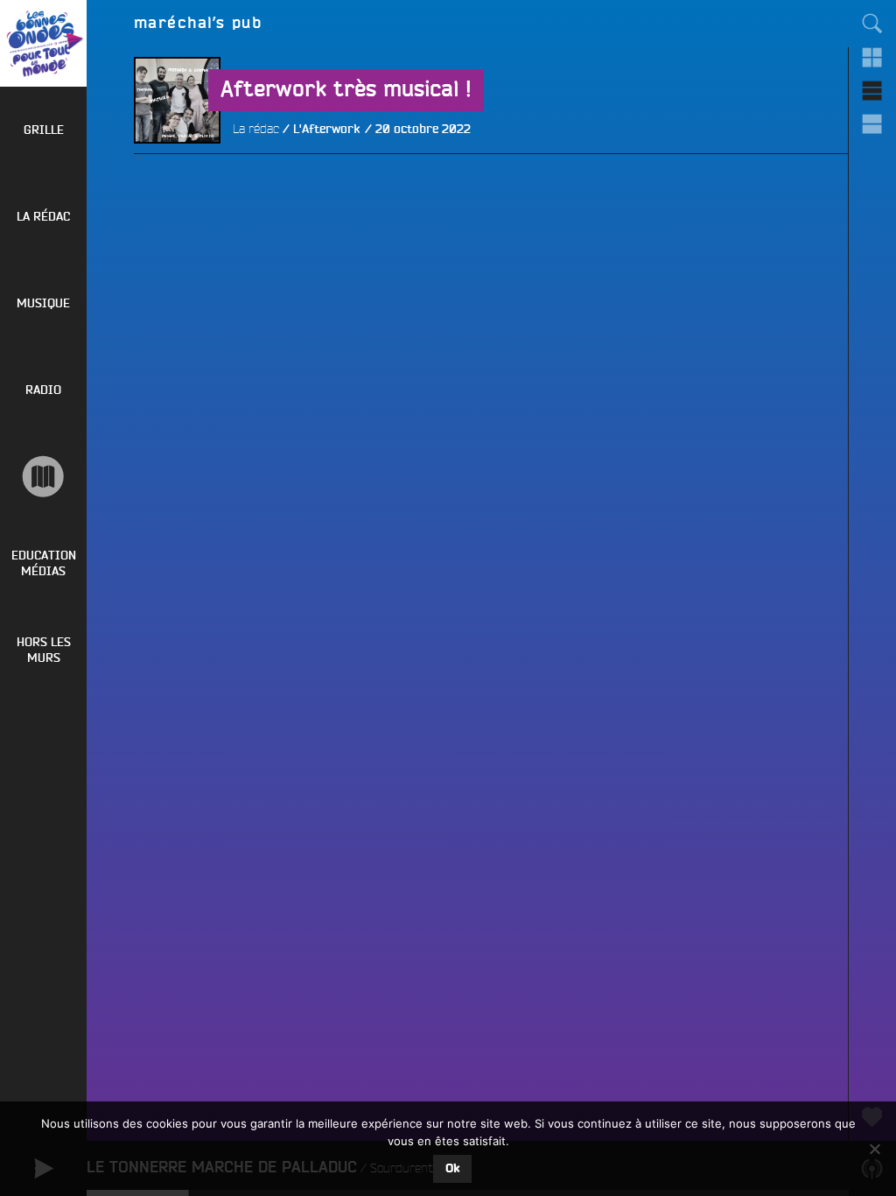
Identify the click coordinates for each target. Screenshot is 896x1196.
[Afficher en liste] (872, 90)
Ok (452, 1169)
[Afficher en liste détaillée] (872, 123)
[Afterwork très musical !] (177, 187)
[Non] (874, 1148)
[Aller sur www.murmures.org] (43, 476)
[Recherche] (872, 23)
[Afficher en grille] (872, 57)
